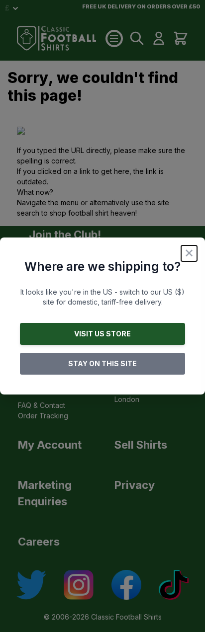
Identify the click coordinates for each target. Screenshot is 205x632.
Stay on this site (102, 363)
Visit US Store (102, 333)
